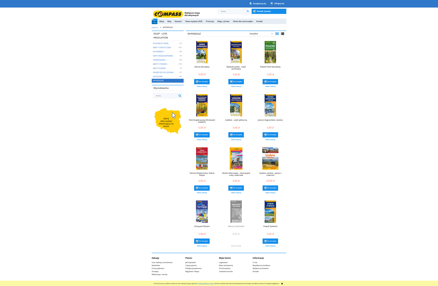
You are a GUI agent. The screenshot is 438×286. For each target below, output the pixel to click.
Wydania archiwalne (261, 268)
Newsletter (156, 265)
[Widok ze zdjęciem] (277, 34)
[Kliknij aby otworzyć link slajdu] (168, 121)
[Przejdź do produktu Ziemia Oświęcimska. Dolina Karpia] (201, 158)
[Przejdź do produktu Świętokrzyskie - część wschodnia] (236, 52)
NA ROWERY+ (158, 51)
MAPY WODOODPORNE (163, 56)
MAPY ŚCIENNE (159, 68)
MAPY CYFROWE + (160, 64)
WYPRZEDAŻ (158, 80)
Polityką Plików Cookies (206, 283)
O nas (255, 262)
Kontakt (256, 271)
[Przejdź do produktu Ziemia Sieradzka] (201, 52)
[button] (201, 86)
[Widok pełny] (282, 34)
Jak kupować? (190, 262)
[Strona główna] (176, 13)
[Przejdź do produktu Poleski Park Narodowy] (270, 52)
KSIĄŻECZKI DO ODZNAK (163, 72)
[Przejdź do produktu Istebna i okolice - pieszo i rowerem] (270, 158)
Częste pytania (191, 265)
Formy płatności (158, 268)
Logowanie (223, 262)
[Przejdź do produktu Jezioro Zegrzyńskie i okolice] (270, 105)
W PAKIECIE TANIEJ (160, 43)
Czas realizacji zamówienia (162, 262)
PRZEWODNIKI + (160, 60)
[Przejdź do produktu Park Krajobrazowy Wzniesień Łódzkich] (201, 105)
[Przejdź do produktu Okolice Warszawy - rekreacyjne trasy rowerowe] (236, 158)
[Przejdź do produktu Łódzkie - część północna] (236, 105)
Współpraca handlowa (261, 265)
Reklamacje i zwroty (159, 274)
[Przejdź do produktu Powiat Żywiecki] (270, 211)
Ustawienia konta (226, 271)
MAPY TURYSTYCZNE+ (162, 47)
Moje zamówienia (226, 265)
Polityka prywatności (193, 268)
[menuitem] (161, 21)
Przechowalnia (224, 268)
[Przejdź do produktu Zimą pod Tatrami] (201, 211)
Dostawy (155, 271)
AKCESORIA (158, 76)
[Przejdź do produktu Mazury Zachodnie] (236, 211)
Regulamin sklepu (192, 271)
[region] (168, 121)
